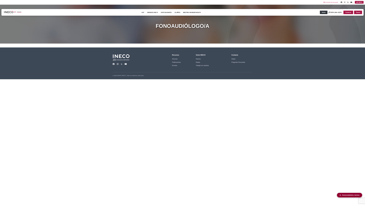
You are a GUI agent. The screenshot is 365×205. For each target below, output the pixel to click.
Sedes (324, 12)
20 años (177, 12)
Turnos (358, 12)
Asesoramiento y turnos (350, 195)
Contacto (348, 12)
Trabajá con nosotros (202, 65)
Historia (198, 59)
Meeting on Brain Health (192, 12)
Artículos (175, 59)
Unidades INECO (152, 12)
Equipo (198, 62)
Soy (143, 12)
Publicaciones (176, 62)
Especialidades (166, 12)
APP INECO (359, 2)
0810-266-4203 (336, 12)
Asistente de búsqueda (331, 2)
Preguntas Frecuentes (238, 62)
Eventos (174, 65)
